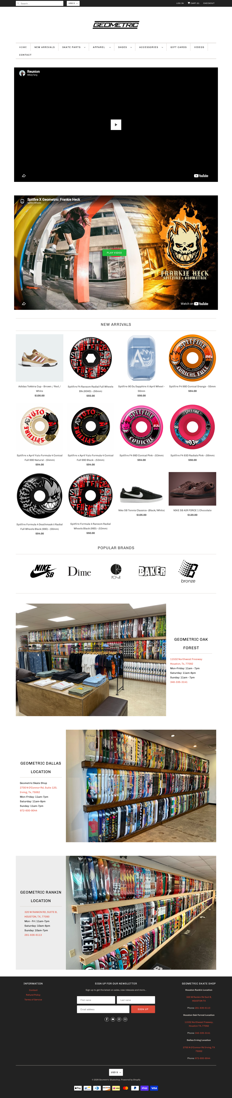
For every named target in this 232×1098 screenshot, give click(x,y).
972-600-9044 (28, 810)
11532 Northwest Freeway (186, 659)
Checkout (209, 3)
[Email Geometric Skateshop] (125, 1019)
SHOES (123, 47)
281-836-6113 (33, 934)
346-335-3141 (179, 682)
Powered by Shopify (130, 1080)
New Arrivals (116, 324)
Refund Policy (33, 995)
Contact (33, 990)
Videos (199, 47)
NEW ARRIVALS (44, 47)
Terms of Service (33, 999)
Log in (180, 3)
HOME (23, 47)
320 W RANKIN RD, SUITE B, (40, 912)
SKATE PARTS (72, 47)
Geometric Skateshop (109, 1080)
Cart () (194, 3)
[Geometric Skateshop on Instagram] (119, 1019)
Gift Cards (179, 47)
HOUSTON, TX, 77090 (36, 916)
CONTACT (25, 55)
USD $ (72, 3)
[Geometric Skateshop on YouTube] (113, 1019)
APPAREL (100, 47)
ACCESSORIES (149, 47)
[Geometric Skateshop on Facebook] (107, 1019)
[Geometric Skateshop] (116, 25)
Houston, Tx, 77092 (181, 663)
